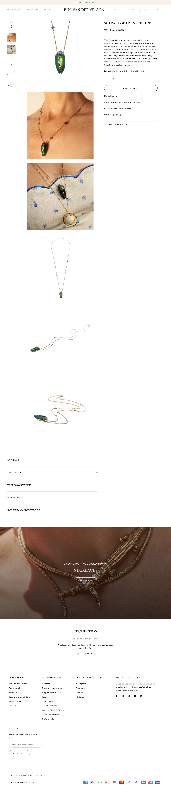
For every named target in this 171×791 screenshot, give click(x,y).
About (47, 10)
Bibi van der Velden (18, 683)
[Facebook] (113, 115)
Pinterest (80, 697)
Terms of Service (50, 714)
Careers (13, 705)
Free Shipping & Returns (85, 2)
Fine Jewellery (14, 10)
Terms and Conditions (19, 697)
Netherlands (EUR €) (25, 775)
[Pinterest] (120, 115)
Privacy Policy (15, 701)
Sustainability (15, 688)
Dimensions (14, 472)
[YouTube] (135, 695)
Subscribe (19, 753)
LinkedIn (80, 692)
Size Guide (47, 701)
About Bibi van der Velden (23, 510)
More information (116, 124)
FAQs (44, 697)
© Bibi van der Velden (22, 782)
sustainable (144, 687)
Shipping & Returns (19, 485)
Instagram (81, 683)
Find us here (32, 10)
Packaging (13, 497)
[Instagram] (123, 695)
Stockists (13, 692)
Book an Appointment (52, 688)
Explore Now (85, 580)
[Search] (151, 9)
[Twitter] (117, 115)
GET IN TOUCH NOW (85, 653)
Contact (46, 683)
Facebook (80, 688)
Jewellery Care (49, 705)
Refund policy (48, 719)
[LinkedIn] (141, 695)
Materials (13, 460)
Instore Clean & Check (53, 710)
